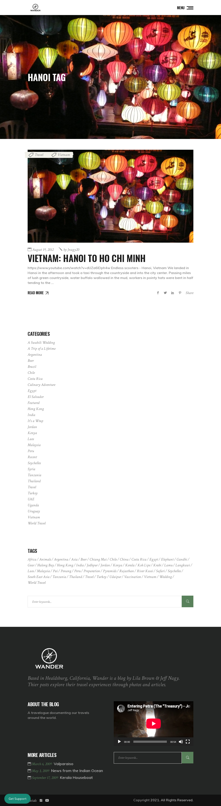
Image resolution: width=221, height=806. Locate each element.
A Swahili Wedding (41, 342)
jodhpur (92, 565)
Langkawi (182, 565)
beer (84, 559)
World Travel (37, 523)
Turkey (33, 493)
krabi (157, 565)
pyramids (109, 571)
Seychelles (34, 463)
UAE (31, 499)
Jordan (32, 426)
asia (74, 559)
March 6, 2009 (42, 763)
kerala (129, 565)
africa (32, 559)
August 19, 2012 (43, 249)
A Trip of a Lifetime (41, 348)
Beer (31, 360)
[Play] (119, 742)
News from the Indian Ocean (77, 770)
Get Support (17, 799)
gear (31, 565)
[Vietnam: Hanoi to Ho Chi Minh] (110, 196)
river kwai (145, 571)
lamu (168, 565)
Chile (31, 372)
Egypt (32, 390)
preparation (92, 571)
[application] (153, 723)
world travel (37, 582)
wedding (165, 576)
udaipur (115, 576)
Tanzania (34, 475)
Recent (32, 457)
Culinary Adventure (41, 384)
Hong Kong (36, 408)
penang (66, 571)
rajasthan (126, 571)
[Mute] (181, 742)
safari (160, 571)
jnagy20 (71, 249)
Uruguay (34, 511)
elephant (167, 559)
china (124, 559)
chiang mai (98, 559)
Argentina (35, 354)
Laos (31, 438)
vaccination (132, 576)
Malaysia (34, 444)
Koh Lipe (143, 565)
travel (89, 576)
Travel (39, 154)
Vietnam (64, 154)
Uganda (33, 505)
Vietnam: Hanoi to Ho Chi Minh (87, 258)
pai (55, 571)
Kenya (32, 432)
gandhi (182, 559)
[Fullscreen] (188, 742)
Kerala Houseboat (76, 777)
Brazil (32, 366)
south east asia (38, 576)
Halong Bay (45, 565)
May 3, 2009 (41, 770)
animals (45, 559)
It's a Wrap (35, 420)
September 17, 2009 (45, 777)
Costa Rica (35, 378)
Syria (31, 469)
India (31, 414)
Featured (33, 402)
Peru (31, 450)
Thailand (34, 481)
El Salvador (36, 396)
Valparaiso (63, 763)
